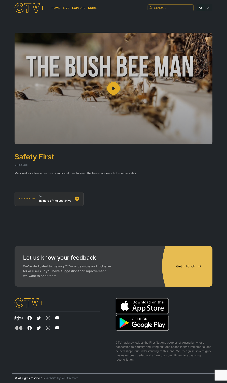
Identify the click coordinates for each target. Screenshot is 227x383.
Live (66, 8)
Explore (78, 8)
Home (55, 8)
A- (208, 8)
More (92, 8)
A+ (201, 8)
